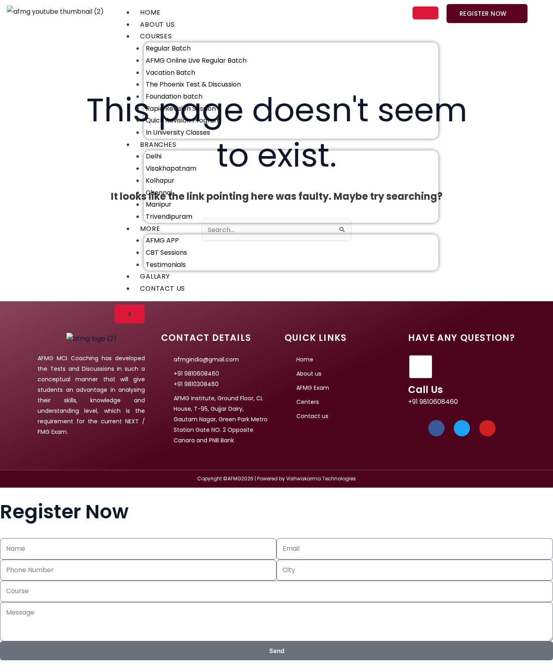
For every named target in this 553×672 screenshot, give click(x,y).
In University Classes (178, 132)
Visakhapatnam (171, 168)
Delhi (154, 156)
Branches (158, 144)
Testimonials (166, 264)
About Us (157, 24)
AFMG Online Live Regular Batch (196, 60)
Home (150, 12)
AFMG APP (162, 240)
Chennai (159, 192)
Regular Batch (168, 48)
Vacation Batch (170, 72)
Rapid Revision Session (181, 108)
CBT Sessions (166, 252)
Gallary (155, 276)
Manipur (159, 204)
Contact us (162, 288)
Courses (156, 36)
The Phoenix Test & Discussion (193, 84)
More (150, 228)
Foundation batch (174, 96)
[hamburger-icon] (425, 12)
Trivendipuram (169, 216)
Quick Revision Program (183, 120)
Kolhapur (160, 180)
